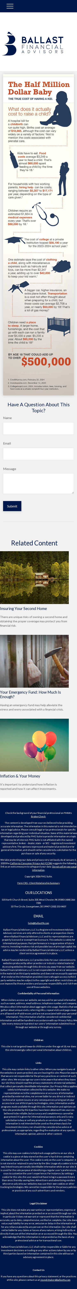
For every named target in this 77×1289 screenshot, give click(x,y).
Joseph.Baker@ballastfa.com (55, 1280)
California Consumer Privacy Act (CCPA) (31, 863)
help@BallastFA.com (38, 923)
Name (7, 418)
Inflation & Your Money (20, 776)
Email (7, 443)
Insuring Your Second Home (23, 608)
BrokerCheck (38, 816)
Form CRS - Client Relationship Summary (38, 883)
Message (9, 469)
